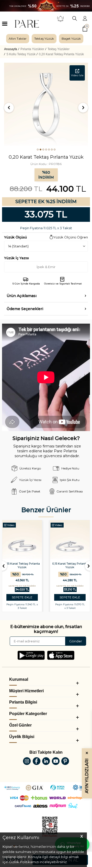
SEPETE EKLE (22, 597)
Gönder (75, 641)
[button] (38, 149)
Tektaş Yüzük (44, 38)
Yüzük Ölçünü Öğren (70, 237)
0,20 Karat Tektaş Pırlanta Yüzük (61, 54)
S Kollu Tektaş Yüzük (21, 54)
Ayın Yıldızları (86, 772)
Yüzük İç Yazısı (16, 258)
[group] (17, 38)
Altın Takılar (18, 38)
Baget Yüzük (71, 38)
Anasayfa (10, 49)
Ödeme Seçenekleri (25, 308)
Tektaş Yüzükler (59, 49)
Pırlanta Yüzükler (32, 49)
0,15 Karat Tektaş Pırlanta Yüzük (22, 565)
